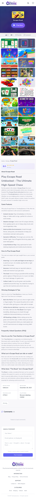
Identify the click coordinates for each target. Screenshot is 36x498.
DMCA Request (21, 483)
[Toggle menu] (3, 3)
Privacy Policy (15, 476)
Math (25, 490)
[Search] (28, 3)
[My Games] (33, 3)
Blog (9, 476)
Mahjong (15, 490)
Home (3, 161)
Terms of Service (24, 476)
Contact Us (13, 483)
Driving (7, 161)
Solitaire (21, 490)
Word (10, 490)
